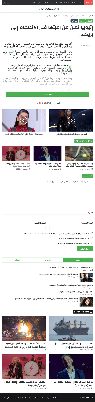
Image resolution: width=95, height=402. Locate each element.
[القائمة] (92, 9)
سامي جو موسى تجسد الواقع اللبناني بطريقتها (75, 291)
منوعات (74, 21)
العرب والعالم (38, 398)
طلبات (68, 67)
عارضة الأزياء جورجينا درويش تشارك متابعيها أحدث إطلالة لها (71, 267)
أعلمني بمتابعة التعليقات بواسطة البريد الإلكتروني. (74, 238)
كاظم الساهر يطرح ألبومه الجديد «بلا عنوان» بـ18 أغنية (48, 165)
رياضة (82, 21)
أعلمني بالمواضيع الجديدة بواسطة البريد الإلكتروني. (73, 243)
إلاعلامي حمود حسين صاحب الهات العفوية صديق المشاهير (71, 285)
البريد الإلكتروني (87, 223)
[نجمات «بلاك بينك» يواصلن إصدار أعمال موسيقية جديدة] (16, 153)
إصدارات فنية (7, 398)
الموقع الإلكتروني (40, 223)
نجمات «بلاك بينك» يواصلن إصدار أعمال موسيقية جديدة (18, 165)
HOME (55, 398)
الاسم (90, 212)
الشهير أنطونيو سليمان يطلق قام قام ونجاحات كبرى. (58, 274)
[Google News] (44, 103)
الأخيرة (48, 260)
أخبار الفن (48, 398)
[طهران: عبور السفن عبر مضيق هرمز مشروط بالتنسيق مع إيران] (71, 328)
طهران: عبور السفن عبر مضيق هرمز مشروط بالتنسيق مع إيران (74, 345)
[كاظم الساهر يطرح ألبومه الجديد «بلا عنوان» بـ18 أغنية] (47, 153)
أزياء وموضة (17, 398)
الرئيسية (88, 15)
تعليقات (17, 260)
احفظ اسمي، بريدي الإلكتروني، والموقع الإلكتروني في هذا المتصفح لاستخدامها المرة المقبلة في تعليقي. (56, 233)
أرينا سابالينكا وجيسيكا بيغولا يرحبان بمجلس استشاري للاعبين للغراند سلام (79, 165)
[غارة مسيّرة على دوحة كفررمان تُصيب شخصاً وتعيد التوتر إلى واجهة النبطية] (24, 328)
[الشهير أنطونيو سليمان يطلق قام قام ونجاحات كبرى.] (86, 277)
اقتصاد (82, 15)
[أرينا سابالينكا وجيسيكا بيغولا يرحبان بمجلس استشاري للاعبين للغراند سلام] (79, 153)
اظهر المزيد (48, 94)
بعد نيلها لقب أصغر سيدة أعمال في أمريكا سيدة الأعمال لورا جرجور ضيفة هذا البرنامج (46, 298)
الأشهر (78, 260)
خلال (11, 51)
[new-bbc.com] (47, 9)
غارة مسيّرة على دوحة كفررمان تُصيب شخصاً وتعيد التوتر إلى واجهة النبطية (25, 345)
